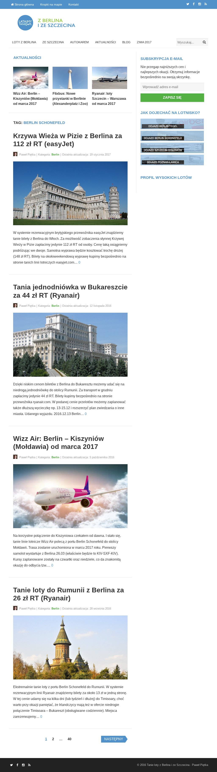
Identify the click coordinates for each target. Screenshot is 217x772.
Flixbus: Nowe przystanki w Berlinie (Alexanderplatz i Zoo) (70, 99)
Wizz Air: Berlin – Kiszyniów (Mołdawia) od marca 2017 (30, 99)
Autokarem (79, 42)
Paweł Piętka (200, 764)
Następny (113, 739)
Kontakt (73, 4)
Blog (126, 42)
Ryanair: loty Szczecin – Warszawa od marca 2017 (109, 99)
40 (69, 739)
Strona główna (24, 4)
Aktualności (105, 42)
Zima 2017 (144, 42)
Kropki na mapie (51, 4)
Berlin (55, 154)
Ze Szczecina (53, 42)
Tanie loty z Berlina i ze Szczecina (168, 764)
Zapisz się (172, 97)
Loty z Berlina (24, 42)
